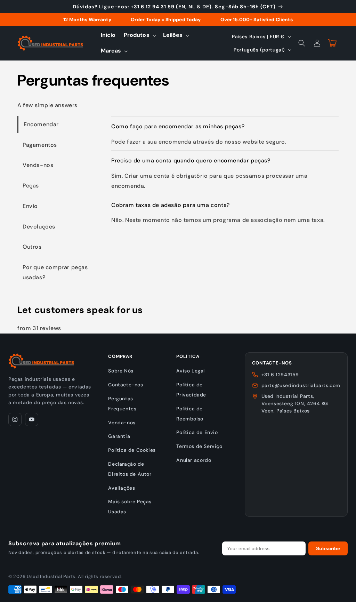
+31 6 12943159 (280, 374)
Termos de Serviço (199, 446)
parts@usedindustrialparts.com (300, 385)
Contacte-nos (125, 385)
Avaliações (121, 488)
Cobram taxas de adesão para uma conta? (170, 205)
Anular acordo (193, 460)
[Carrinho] (332, 43)
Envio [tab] (30, 206)
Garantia (119, 436)
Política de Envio (197, 432)
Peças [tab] (31, 185)
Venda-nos (121, 422)
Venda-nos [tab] (38, 165)
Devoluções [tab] (39, 226)
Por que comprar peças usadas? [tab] (55, 272)
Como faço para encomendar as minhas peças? (177, 126)
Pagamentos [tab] (40, 145)
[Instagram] (15, 419)
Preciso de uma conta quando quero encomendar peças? (190, 160)
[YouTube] (31, 419)
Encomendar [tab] (41, 124)
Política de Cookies (131, 450)
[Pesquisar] (301, 43)
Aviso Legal (190, 371)
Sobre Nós (120, 371)
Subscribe (328, 548)
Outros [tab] (32, 246)
